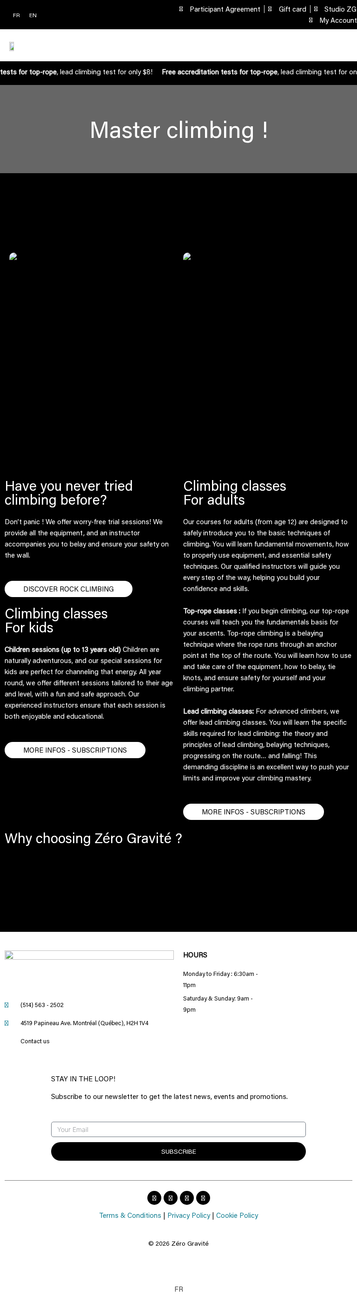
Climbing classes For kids (56, 620)
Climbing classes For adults (234, 492)
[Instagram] (171, 1198)
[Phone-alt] (187, 1198)
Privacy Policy (188, 1215)
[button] (340, 45)
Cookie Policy (237, 1215)
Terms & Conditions (130, 1215)
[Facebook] (154, 1198)
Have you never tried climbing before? (69, 492)
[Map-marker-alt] (203, 1198)
